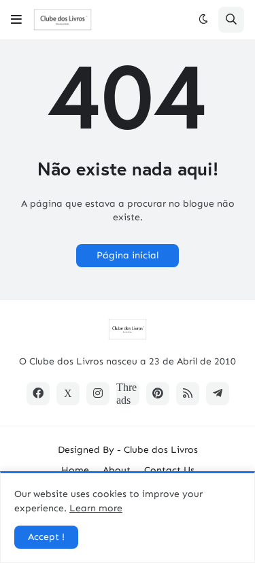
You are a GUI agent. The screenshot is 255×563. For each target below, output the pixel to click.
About (117, 470)
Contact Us (169, 470)
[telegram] (217, 393)
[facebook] (38, 393)
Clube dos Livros (161, 450)
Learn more (95, 508)
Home (75, 470)
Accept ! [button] (46, 537)
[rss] (187, 393)
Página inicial (127, 255)
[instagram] (97, 393)
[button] (16, 19)
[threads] (127, 393)
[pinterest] (157, 393)
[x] (68, 393)
